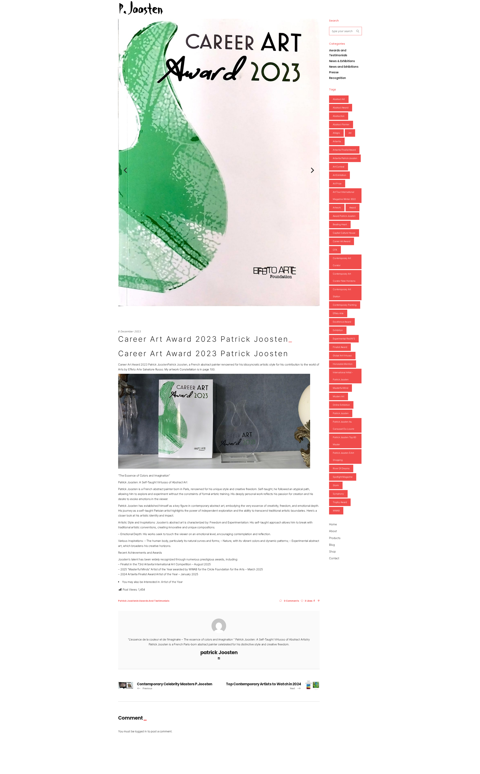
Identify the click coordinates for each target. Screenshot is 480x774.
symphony (338, 493)
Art (350, 132)
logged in (141, 731)
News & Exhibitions (342, 61)
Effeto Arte (135, 369)
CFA (335, 249)
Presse (333, 72)
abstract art (339, 99)
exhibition (338, 330)
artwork (337, 207)
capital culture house (344, 232)
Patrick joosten (341, 413)
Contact (334, 558)
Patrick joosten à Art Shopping (343, 456)
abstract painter (341, 124)
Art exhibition (339, 175)
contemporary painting (344, 304)
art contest (338, 166)
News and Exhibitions (343, 67)
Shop (332, 551)
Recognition (337, 78)
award (352, 207)
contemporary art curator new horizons (344, 277)
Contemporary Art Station (342, 293)
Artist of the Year (171, 582)
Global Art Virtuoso (342, 355)
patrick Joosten (127, 600)
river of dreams (341, 468)
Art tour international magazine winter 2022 (344, 195)
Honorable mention (342, 364)
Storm (336, 485)
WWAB (336, 510)
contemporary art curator (342, 262)
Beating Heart (340, 224)
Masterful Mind (340, 388)
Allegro (336, 132)
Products (334, 538)
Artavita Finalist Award (344, 149)
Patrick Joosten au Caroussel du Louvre (343, 425)
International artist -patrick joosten (343, 376)
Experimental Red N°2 (344, 338)
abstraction (338, 116)
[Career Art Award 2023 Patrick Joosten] (219, 626)
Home (333, 524)
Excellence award (342, 321)
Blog (332, 545)
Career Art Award (341, 241)
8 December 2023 (129, 331)
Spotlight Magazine (342, 476)
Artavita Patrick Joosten (345, 158)
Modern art (338, 396)
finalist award (340, 347)
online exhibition (341, 404)
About (333, 531)
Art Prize (337, 183)
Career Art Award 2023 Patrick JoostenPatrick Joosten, (153, 364)
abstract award (340, 107)
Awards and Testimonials (154, 600)
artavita (337, 141)
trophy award (340, 502)
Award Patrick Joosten (344, 216)
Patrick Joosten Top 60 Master (344, 441)
